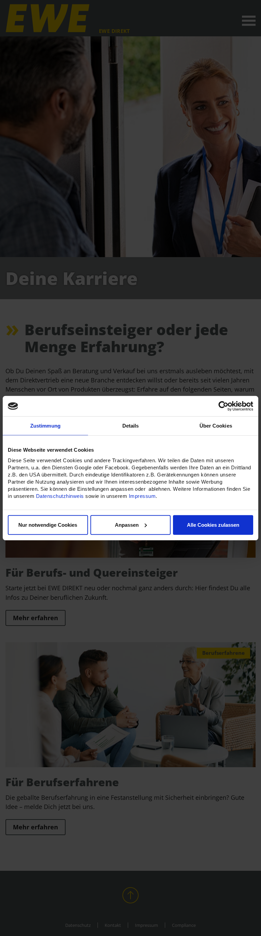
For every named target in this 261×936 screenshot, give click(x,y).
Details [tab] (130, 426)
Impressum (142, 496)
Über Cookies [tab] (215, 426)
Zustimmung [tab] (45, 426)
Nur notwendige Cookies (47, 524)
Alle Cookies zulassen (213, 524)
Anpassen (127, 524)
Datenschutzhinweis (60, 496)
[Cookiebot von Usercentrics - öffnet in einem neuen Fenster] (223, 406)
